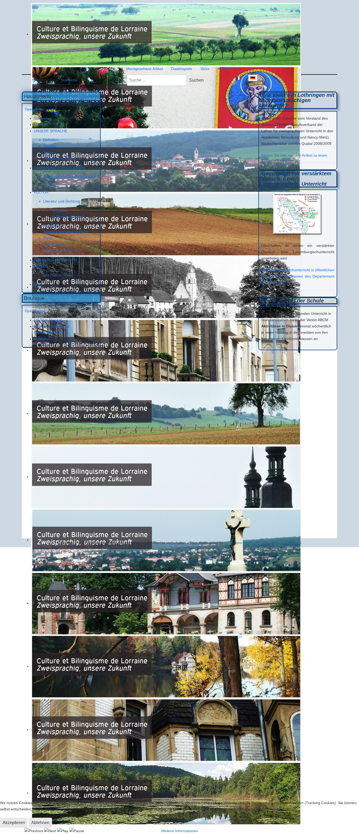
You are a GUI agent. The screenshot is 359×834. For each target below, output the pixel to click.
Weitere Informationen (179, 831)
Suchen (196, 80)
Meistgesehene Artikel (144, 69)
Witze (205, 69)
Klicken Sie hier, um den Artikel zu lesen (294, 155)
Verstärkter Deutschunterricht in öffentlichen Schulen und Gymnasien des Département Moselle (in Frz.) (297, 276)
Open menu (34, 109)
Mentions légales (241, 543)
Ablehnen (40, 822)
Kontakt (224, 69)
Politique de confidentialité (279, 543)
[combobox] (156, 80)
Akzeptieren (14, 822)
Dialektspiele (181, 69)
